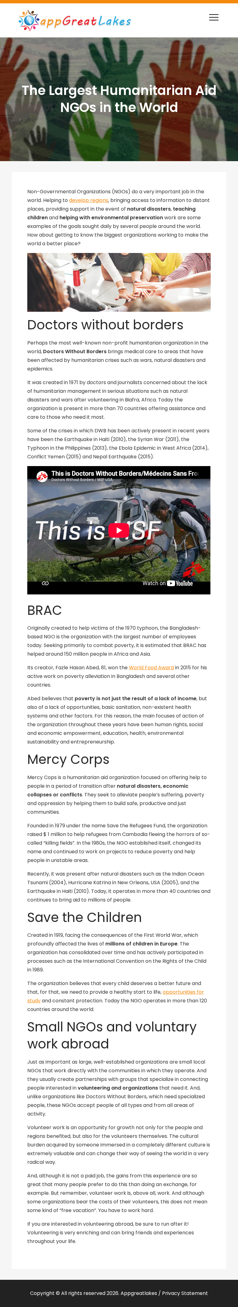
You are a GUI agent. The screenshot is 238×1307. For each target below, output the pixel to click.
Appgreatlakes (139, 1293)
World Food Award (151, 667)
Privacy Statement (185, 1293)
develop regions (88, 200)
